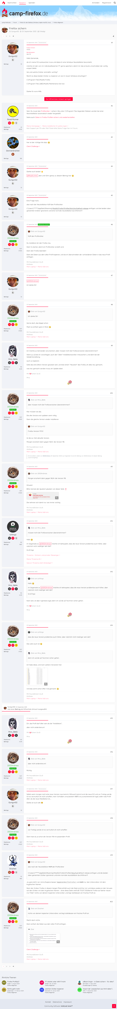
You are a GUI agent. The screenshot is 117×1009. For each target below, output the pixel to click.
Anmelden (95, 3)
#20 (111, 902)
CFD (84, 990)
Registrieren (106, 3)
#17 (111, 789)
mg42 (8, 983)
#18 (111, 818)
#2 (112, 106)
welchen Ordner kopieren (54, 989)
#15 (111, 718)
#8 (112, 304)
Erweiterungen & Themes (90, 985)
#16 (111, 752)
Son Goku (85, 983)
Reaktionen (7, 127)
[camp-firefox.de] (58, 13)
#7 (112, 275)
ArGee (46, 983)
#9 (112, 345)
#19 (111, 855)
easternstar (10, 990)
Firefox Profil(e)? (13, 982)
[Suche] (115, 3)
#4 (112, 166)
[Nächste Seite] (13, 36)
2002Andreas (46, 456)
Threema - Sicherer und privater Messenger (43, 555)
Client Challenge (32, 146)
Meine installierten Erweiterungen (54, 126)
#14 (111, 625)
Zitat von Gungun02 (38, 231)
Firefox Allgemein (12, 985)
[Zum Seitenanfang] (114, 1006)
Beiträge (6, 64)
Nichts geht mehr (13, 989)
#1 (112, 43)
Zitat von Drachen (37, 908)
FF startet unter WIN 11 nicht (55, 982)
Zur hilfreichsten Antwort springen (58, 99)
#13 (111, 572)
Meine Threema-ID (33, 559)
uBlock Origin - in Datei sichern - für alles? (98, 982)
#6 (112, 224)
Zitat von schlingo (37, 578)
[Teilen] (113, 36)
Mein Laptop (31, 267)
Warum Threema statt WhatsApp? (39, 563)
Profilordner (45, 111)
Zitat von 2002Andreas (39, 473)
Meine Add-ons (43, 267)
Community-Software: (58, 1006)
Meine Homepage (33, 126)
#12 (111, 521)
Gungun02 (15, 31)
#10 (111, 393)
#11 (112, 467)
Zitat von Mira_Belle (38, 400)
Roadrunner (33, 176)
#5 (112, 195)
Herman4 (47, 990)
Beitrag (17, 709)
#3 (112, 137)
